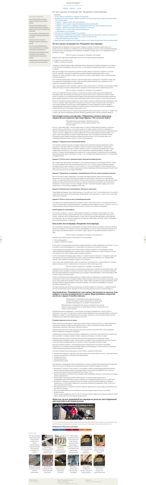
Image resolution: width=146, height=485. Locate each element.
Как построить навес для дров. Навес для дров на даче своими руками (38, 21)
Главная (65, 8)
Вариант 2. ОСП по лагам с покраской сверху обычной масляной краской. (77, 24)
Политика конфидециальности (63, 481)
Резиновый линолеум (66, 423)
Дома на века (73, 3)
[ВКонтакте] (59, 430)
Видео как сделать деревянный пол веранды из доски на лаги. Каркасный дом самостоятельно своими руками (86, 40)
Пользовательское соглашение (67, 479)
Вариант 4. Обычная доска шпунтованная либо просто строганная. (75, 27)
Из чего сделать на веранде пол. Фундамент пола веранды (71, 16)
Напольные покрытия (77, 422)
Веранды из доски (107, 423)
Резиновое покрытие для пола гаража (67, 38)
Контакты (59, 479)
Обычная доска (74, 423)
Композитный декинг (110, 422)
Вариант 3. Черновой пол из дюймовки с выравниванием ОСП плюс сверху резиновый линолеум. (84, 26)
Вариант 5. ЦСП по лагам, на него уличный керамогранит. (72, 29)
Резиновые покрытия (91, 423)
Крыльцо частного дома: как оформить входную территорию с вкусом (38, 41)
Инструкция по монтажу (82, 423)
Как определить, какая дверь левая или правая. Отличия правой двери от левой (39, 35)
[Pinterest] (72, 430)
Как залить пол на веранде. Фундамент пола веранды (70, 33)
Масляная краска (58, 423)
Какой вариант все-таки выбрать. (65, 31)
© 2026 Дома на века (33, 479)
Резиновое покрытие (100, 423)
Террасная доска (102, 422)
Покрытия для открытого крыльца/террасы (90, 422)
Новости (72, 8)
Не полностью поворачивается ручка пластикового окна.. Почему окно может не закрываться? (38, 47)
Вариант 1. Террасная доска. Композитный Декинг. (70, 22)
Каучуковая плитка (60, 422)
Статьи (79, 8)
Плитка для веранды (68, 422)
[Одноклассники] (85, 430)
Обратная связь (88, 479)
